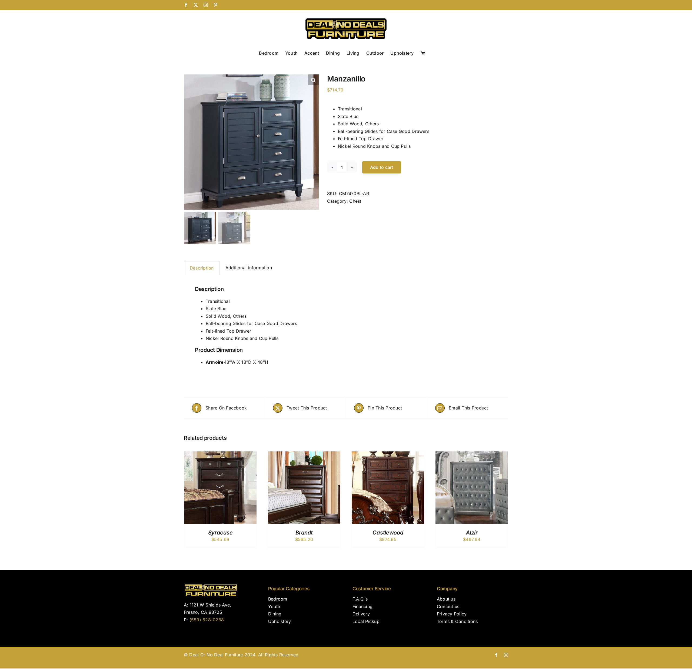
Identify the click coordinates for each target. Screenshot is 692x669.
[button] (313, 79)
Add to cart (381, 167)
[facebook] (496, 655)
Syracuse (220, 532)
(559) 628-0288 (206, 619)
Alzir (472, 532)
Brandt (303, 532)
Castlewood (387, 532)
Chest (355, 201)
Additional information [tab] (248, 267)
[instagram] (506, 655)
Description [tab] (202, 268)
